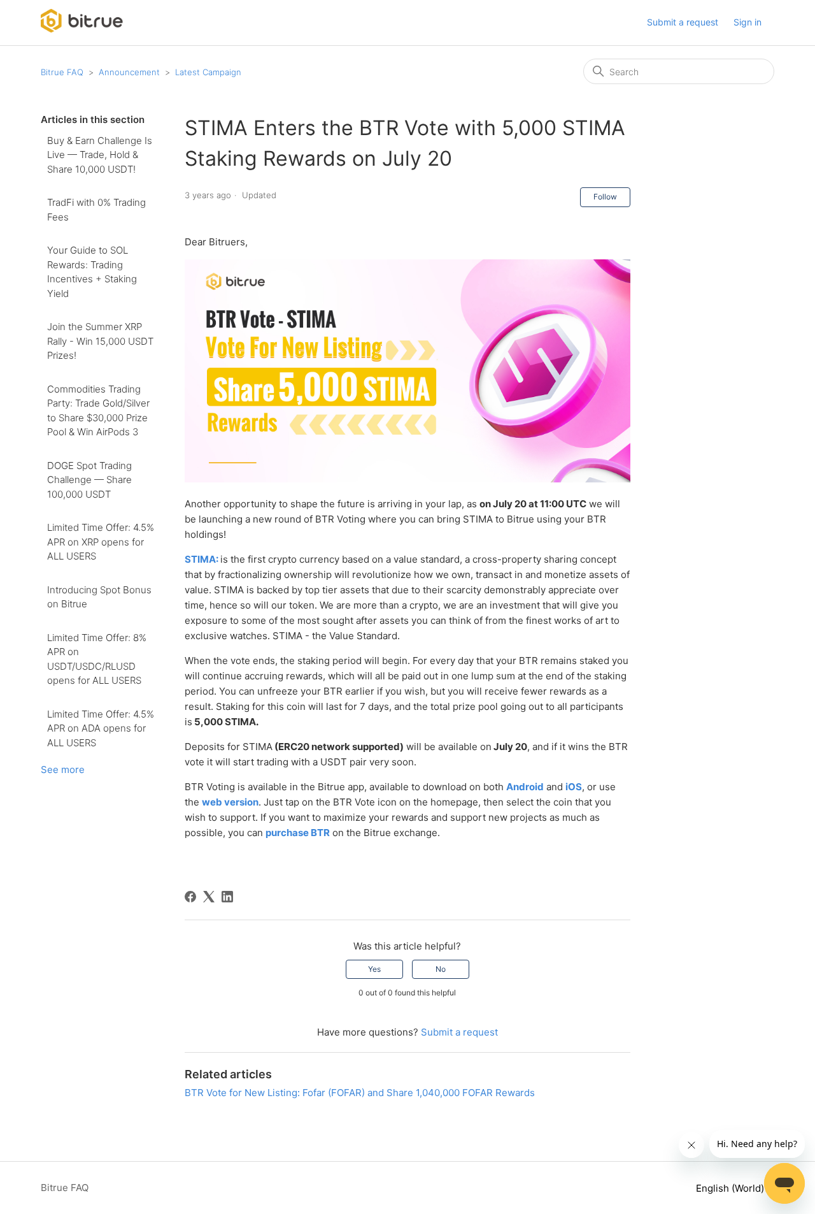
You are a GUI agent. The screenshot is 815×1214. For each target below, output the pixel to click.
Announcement (129, 72)
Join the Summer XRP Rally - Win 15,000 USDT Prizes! (100, 341)
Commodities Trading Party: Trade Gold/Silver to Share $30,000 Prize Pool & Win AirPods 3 (98, 410)
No (441, 969)
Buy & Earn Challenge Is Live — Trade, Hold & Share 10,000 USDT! (99, 154)
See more (63, 769)
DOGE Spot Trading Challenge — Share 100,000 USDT (89, 479)
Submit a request (682, 22)
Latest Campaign (208, 72)
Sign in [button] (748, 22)
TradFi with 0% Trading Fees (96, 209)
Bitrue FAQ (62, 72)
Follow (605, 196)
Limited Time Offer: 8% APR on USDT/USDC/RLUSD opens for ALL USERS (96, 659)
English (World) (731, 1188)
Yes (374, 969)
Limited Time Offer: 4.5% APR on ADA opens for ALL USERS (100, 728)
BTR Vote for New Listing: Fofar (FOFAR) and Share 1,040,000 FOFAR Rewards (360, 1093)
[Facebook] (190, 896)
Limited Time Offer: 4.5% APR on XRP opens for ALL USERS (100, 541)
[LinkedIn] (227, 896)
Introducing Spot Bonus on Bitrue (99, 597)
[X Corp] (209, 896)
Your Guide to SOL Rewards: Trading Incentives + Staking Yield (92, 272)
